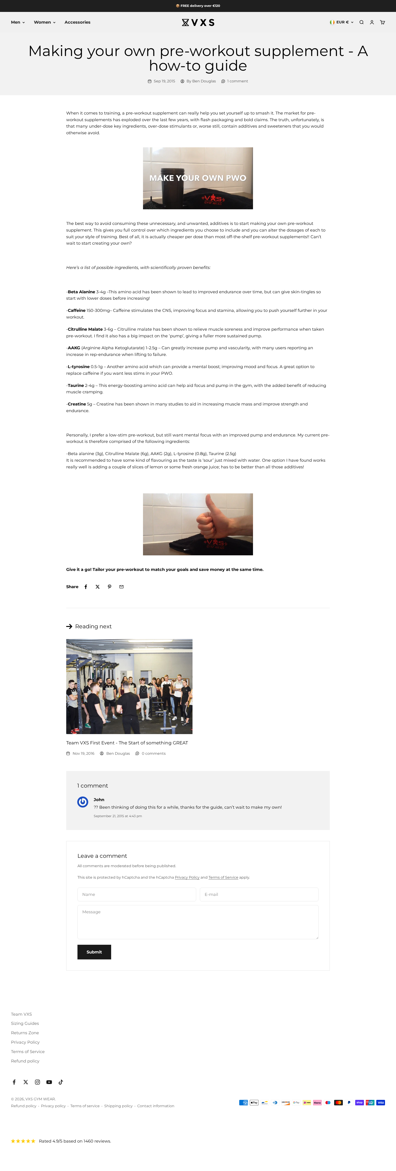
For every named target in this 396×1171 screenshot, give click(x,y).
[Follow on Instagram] (37, 1082)
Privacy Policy (187, 877)
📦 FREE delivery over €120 (198, 6)
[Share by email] (121, 586)
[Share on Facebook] (85, 586)
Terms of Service (223, 877)
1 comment (237, 81)
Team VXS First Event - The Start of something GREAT (127, 743)
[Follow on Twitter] (26, 1082)
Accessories (78, 22)
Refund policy (25, 1061)
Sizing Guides (25, 1023)
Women (42, 22)
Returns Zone (25, 1032)
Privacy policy (53, 1106)
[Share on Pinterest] (109, 586)
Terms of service (85, 1106)
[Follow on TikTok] (61, 1082)
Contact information (155, 1106)
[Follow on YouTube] (49, 1082)
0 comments (154, 753)
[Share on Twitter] (97, 586)
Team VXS (21, 1014)
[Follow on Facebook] (14, 1082)
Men (15, 22)
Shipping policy (118, 1106)
